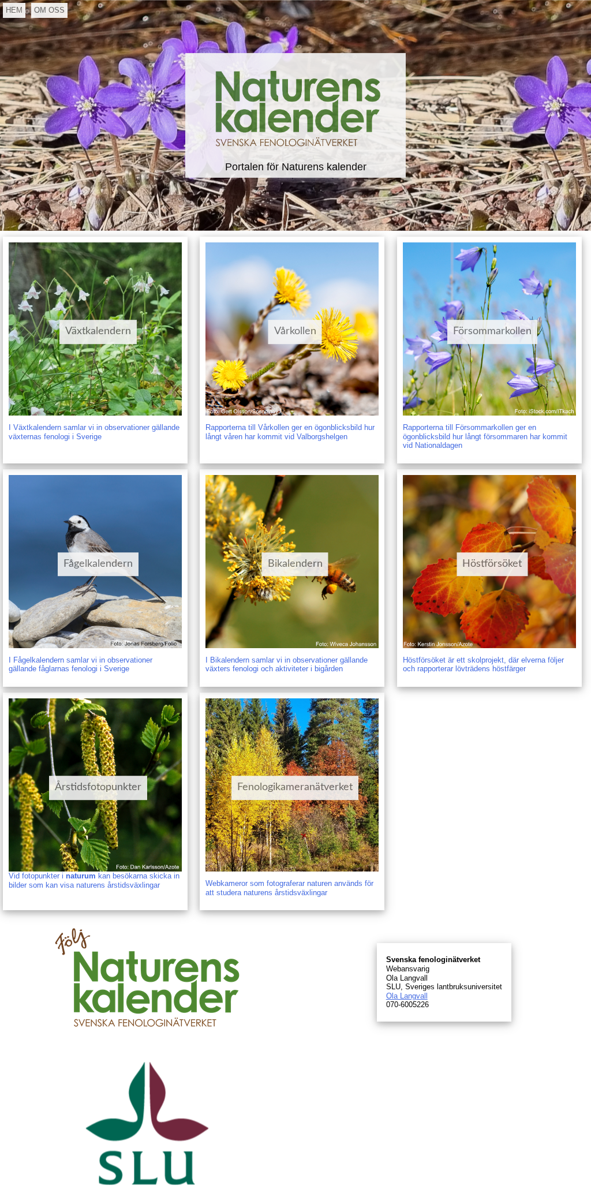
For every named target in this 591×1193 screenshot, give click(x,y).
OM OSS (49, 10)
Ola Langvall (407, 996)
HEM (14, 10)
